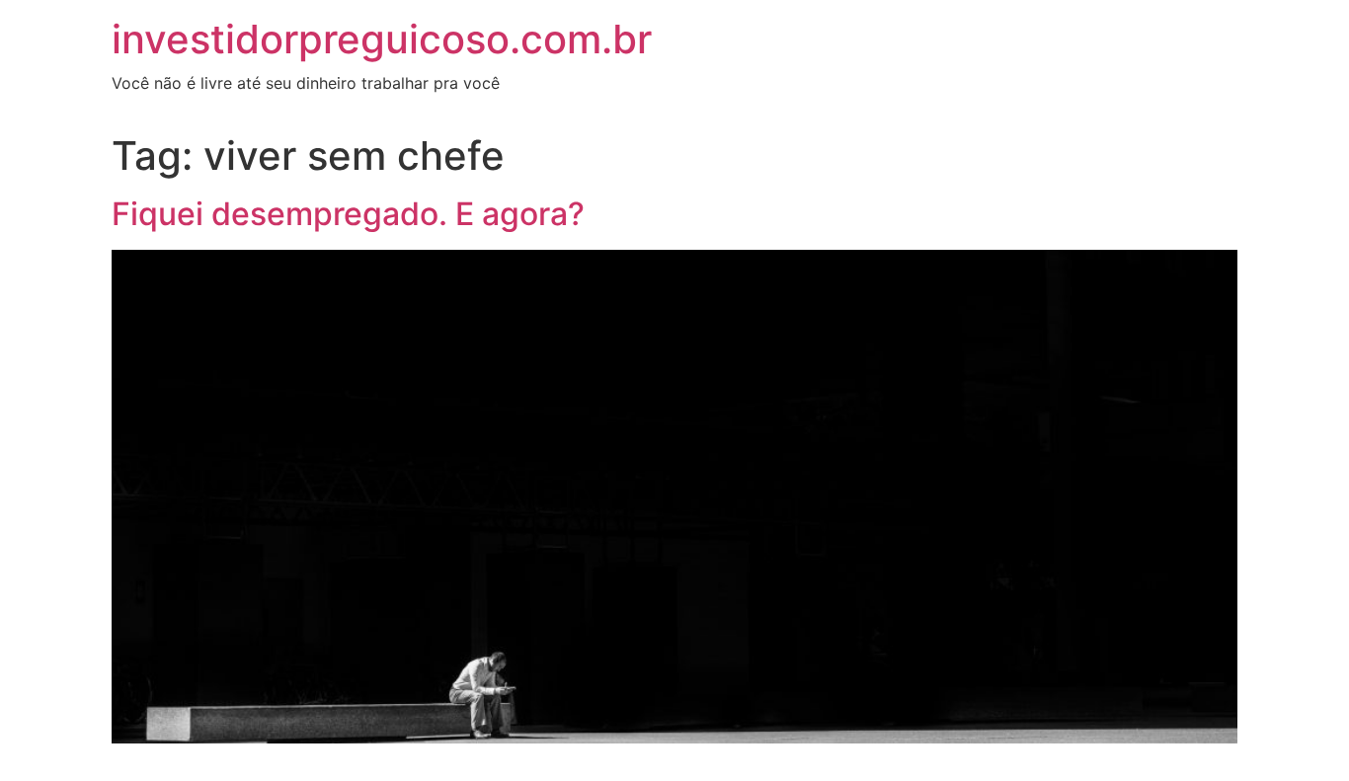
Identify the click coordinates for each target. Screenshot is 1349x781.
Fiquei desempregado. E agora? (348, 214)
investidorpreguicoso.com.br (382, 39)
